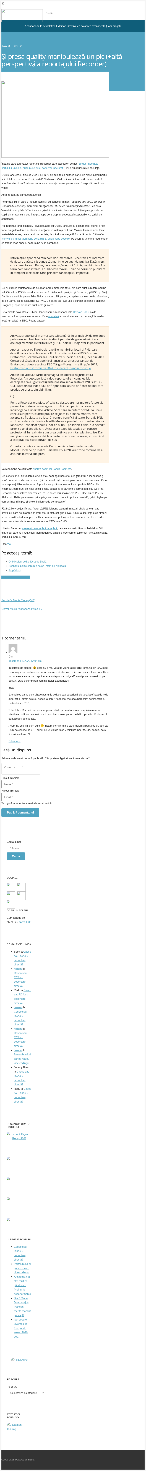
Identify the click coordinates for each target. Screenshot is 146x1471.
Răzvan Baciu (81, 311)
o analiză (53, 316)
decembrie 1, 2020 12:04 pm (25, 660)
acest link (24, 921)
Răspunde (14, 741)
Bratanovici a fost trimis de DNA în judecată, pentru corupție (50, 368)
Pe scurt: (12, 1386)
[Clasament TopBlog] (19, 1428)
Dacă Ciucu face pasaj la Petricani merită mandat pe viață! (22, 1307)
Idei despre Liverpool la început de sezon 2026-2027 (21, 1328)
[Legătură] (22, 20)
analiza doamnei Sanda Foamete (52, 468)
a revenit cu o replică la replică (39, 528)
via (9, 543)
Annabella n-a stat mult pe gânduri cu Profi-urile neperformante (22, 1285)
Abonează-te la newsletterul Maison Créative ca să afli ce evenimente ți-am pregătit (73, 25)
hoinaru (18, 968)
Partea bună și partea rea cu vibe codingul (22, 1059)
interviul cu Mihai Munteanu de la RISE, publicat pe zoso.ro (35, 238)
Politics (27, 45)
